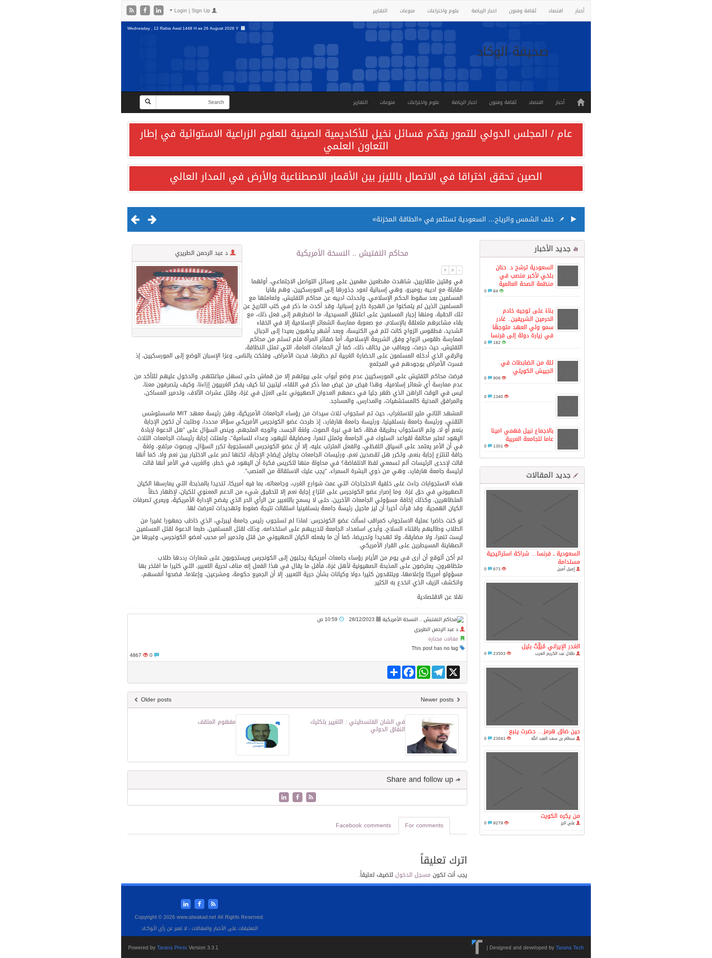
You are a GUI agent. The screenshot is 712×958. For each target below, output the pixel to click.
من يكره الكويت (560, 815)
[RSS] (132, 10)
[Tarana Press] (477, 947)
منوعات (407, 10)
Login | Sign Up (192, 10)
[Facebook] (146, 10)
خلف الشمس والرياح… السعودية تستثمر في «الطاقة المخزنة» (463, 219)
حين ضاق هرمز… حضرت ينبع (544, 731)
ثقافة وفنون (522, 10)
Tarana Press (172, 947)
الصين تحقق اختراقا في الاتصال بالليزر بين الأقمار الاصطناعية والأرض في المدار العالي (356, 176)
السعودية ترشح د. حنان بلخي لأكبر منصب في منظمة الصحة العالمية (524, 276)
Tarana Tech (570, 947)
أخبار (579, 10)
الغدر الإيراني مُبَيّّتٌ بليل (551, 646)
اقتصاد (555, 10)
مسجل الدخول (413, 874)
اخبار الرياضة (484, 10)
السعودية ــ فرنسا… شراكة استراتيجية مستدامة (533, 557)
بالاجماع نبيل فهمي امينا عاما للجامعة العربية (522, 435)
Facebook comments (363, 825)
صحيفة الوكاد (513, 51)
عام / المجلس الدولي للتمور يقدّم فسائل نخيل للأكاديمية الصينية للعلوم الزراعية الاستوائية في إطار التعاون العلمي (356, 139)
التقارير (380, 10)
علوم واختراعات (443, 10)
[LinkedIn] (158, 10)
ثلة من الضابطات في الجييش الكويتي (527, 367)
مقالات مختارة (443, 638)
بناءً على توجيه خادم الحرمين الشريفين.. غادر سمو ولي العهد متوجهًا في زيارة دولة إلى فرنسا (522, 323)
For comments (424, 825)
